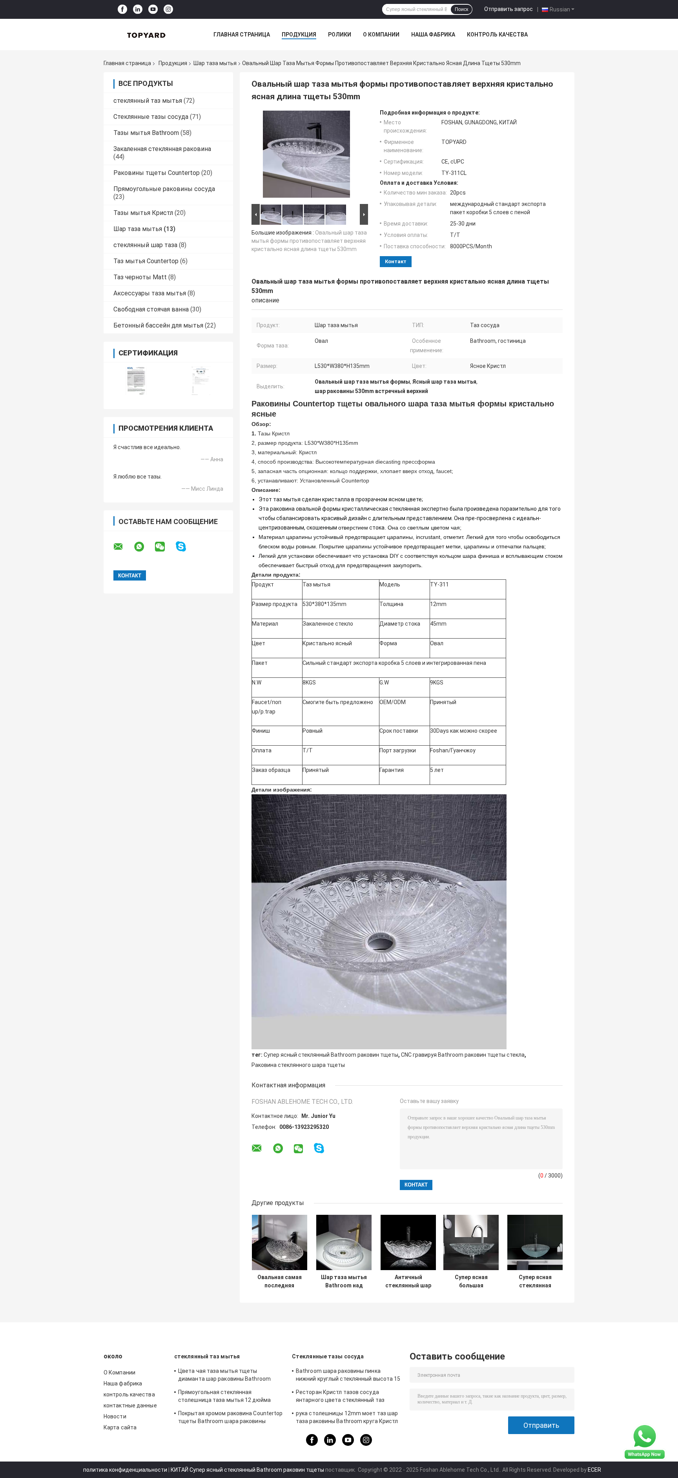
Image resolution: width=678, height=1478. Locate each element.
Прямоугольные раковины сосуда (164, 189)
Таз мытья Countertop (146, 261)
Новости (115, 1416)
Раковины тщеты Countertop (156, 173)
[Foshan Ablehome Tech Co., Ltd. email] (123, 546)
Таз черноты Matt (140, 277)
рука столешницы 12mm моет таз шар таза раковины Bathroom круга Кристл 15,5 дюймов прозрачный (347, 1418)
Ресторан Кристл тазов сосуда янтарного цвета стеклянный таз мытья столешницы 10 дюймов (340, 1397)
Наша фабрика (433, 34)
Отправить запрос (508, 9)
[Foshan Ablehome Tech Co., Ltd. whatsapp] (144, 546)
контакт (395, 261)
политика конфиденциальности (125, 1470)
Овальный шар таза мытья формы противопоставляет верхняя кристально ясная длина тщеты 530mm (309, 240)
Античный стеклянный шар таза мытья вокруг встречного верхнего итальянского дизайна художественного (408, 1281)
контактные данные (130, 1405)
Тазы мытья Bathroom (146, 133)
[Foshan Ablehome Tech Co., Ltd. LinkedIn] (138, 10)
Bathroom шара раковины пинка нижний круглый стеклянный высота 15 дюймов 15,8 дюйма (348, 1376)
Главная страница (241, 34)
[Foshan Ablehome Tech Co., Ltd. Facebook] (122, 10)
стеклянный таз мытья (147, 100)
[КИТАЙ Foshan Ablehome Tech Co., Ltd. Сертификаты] (136, 380)
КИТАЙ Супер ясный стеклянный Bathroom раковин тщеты (247, 1470)
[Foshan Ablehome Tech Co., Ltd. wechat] (165, 546)
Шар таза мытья (215, 63)
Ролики (339, 34)
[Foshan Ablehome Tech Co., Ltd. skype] (186, 546)
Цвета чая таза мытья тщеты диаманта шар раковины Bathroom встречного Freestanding (224, 1376)
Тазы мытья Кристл (143, 213)
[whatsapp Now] (644, 1441)
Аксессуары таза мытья (149, 293)
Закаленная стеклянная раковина (162, 149)
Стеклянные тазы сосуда (150, 116)
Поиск (461, 9)
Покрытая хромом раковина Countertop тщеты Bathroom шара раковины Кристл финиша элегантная (230, 1418)
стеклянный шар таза (145, 245)
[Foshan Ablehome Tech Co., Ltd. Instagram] (168, 10)
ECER (594, 1470)
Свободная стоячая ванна (151, 309)
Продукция (299, 34)
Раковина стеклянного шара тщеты (298, 1065)
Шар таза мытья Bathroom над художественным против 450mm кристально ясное (343, 1281)
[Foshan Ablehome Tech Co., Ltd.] (147, 34)
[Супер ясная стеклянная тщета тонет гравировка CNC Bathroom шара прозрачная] (535, 1242)
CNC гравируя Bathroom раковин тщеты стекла (463, 1055)
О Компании (381, 34)
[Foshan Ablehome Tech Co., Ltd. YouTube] (153, 10)
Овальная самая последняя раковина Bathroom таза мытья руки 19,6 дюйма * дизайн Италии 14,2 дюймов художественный (279, 1281)
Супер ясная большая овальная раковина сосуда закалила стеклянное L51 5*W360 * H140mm (471, 1281)
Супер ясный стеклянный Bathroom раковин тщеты (331, 1055)
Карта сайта (120, 1427)
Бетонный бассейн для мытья (158, 325)
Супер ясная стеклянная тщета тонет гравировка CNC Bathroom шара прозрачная (535, 1281)
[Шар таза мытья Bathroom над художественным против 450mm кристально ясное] (344, 1242)
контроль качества (497, 34)
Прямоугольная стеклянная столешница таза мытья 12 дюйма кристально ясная (224, 1397)
